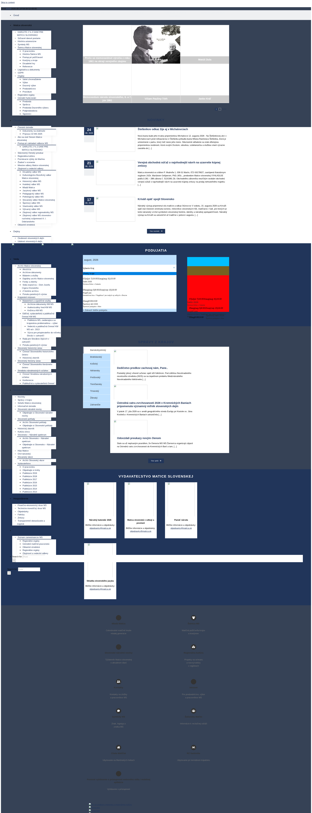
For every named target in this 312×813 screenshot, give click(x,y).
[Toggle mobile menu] (8, 566)
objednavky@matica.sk (100, 589)
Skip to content (8, 2)
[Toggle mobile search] (10, 566)
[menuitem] (16, 15)
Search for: (17, 556)
